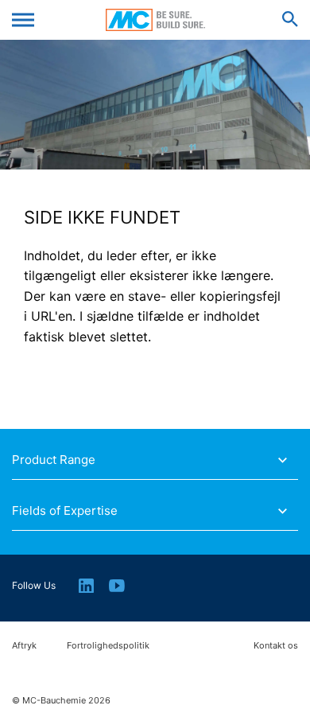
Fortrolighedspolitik (108, 645)
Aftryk (24, 645)
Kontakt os (276, 645)
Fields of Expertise (65, 511)
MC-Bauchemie (155, 20)
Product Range (53, 460)
